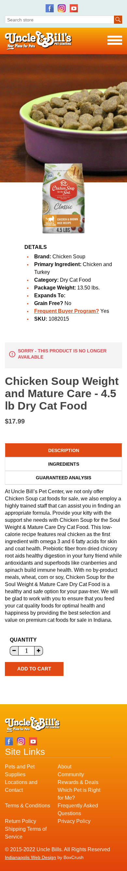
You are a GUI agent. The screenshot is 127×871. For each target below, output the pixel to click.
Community (71, 774)
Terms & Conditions (27, 805)
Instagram (62, 8)
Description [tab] (63, 450)
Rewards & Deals (78, 782)
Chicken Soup (68, 256)
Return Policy (20, 821)
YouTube (74, 8)
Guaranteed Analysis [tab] (63, 477)
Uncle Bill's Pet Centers (38, 41)
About (64, 766)
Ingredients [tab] (63, 464)
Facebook (50, 8)
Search (118, 20)
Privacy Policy (74, 821)
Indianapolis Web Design (30, 857)
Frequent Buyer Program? (66, 311)
